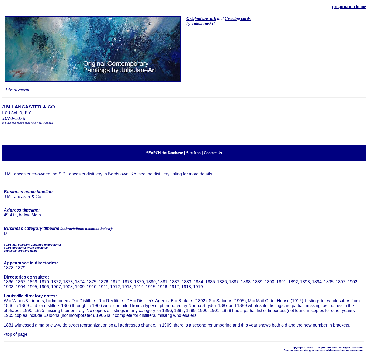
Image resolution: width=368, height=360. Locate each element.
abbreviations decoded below (85, 229)
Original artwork (201, 18)
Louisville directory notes (20, 250)
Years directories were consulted (26, 247)
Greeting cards (238, 18)
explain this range (13, 122)
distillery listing (168, 174)
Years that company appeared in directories (33, 244)
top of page (16, 334)
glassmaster (317, 350)
